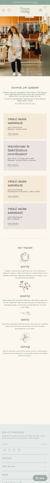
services (6, 458)
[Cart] (46, 14)
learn (5, 475)
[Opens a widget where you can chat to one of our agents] (40, 478)
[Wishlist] (45, 7)
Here (35, 2)
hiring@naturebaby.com (25, 103)
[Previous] (3, 2)
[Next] (46, 2)
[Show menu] (3, 10)
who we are (8, 467)
